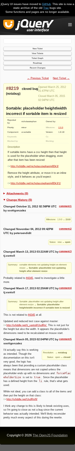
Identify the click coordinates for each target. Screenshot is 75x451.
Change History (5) (19, 199)
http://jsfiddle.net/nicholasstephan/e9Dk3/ (35, 166)
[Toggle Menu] (70, 24)
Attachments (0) (17, 193)
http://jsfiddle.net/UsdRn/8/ (21, 399)
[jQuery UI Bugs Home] (28, 26)
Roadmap (37, 63)
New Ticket (38, 48)
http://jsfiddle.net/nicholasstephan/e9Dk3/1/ (36, 183)
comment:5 (65, 339)
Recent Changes (37, 68)
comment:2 (65, 228)
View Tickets (37, 53)
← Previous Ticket (38, 78)
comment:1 (65, 206)
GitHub (46, 4)
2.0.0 (60, 127)
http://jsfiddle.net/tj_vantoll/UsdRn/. (26, 325)
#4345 (29, 277)
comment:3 (65, 251)
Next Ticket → (61, 78)
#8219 (12, 88)
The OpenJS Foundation (50, 435)
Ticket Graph (37, 58)
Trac (46, 7)
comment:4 (65, 288)
